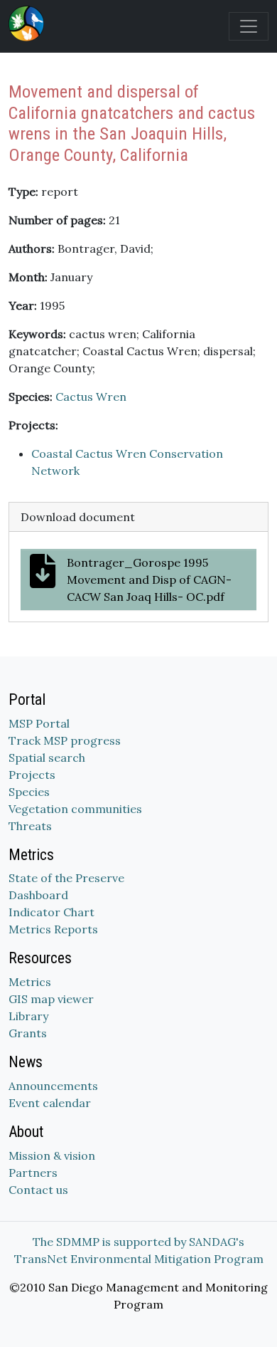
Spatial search (47, 757)
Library (28, 1016)
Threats (30, 826)
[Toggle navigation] (248, 26)
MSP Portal (39, 723)
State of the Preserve (66, 878)
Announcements (53, 1086)
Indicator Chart (51, 912)
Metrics (30, 982)
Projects (32, 774)
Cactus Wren (90, 396)
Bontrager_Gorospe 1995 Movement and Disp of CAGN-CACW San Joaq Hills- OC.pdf (149, 579)
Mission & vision (52, 1155)
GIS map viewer (51, 999)
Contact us (38, 1190)
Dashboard (38, 895)
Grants (28, 1033)
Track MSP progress (65, 740)
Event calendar (50, 1103)
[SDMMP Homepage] (29, 23)
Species (29, 792)
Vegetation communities (75, 809)
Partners (33, 1172)
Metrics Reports (53, 929)
